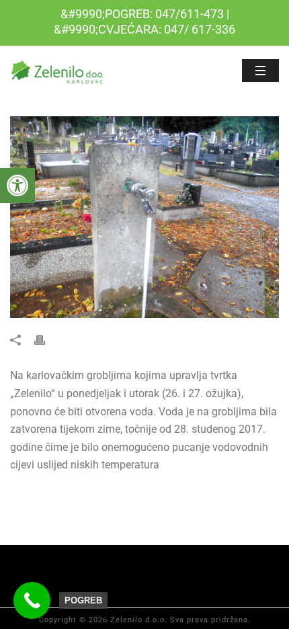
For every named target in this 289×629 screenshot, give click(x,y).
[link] (17, 185)
